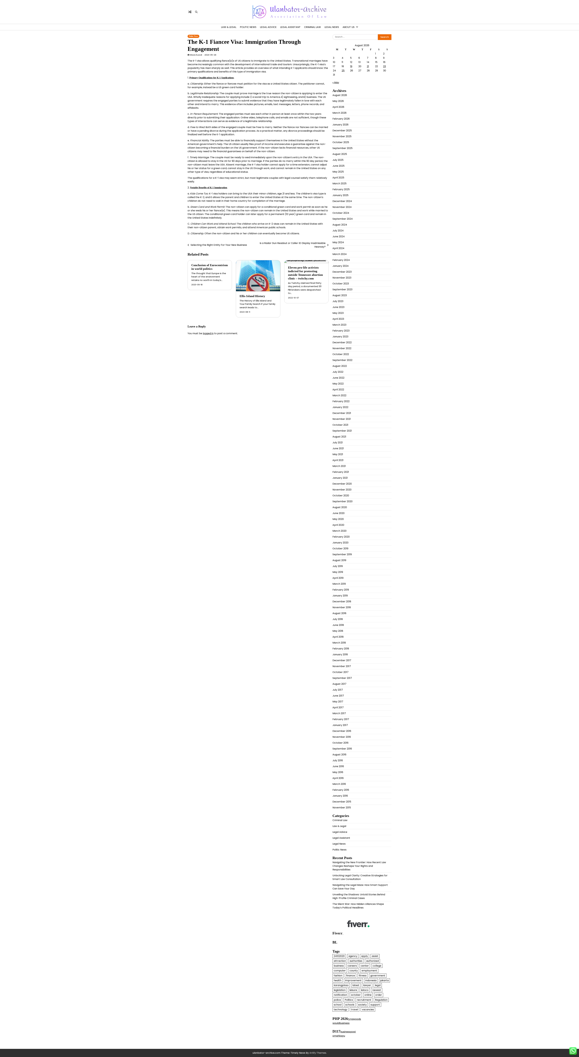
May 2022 (338, 383)
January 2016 (340, 796)
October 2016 (340, 743)
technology (340, 1009)
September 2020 (342, 501)
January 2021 (340, 478)
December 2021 (341, 413)
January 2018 (340, 654)
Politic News (248, 27)
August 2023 (339, 295)
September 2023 (342, 289)
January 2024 (340, 266)
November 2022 (341, 348)
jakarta (384, 980)
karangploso (341, 985)
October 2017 (340, 672)
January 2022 (340, 407)
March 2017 (339, 713)
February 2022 (341, 401)
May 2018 (337, 631)
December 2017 (341, 660)
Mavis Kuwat (196, 55)
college (377, 965)
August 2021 (339, 436)
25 (343, 70)
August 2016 (339, 754)
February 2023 (341, 330)
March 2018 (339, 642)
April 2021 (337, 460)
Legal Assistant (290, 27)
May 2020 (338, 519)
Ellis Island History (252, 296)
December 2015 (341, 801)
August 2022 (339, 366)
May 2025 (338, 171)
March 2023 (339, 325)
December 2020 (342, 483)
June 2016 (338, 766)
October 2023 (340, 283)
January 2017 (340, 725)
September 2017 (342, 678)
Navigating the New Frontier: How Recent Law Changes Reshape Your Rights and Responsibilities (359, 866)
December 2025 (342, 130)
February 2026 (341, 118)
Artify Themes (317, 1053)
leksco (365, 990)
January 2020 (340, 542)
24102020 (339, 956)
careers (352, 965)
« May (335, 82)
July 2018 (337, 619)
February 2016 (340, 790)
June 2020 (338, 513)
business (339, 965)
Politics (349, 1000)
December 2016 (341, 731)
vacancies (368, 1009)
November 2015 (341, 807)
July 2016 (337, 760)
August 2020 (339, 507)
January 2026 (340, 124)
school (338, 1004)
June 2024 (338, 236)
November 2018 (341, 607)
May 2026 (338, 101)
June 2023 (338, 307)
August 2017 (339, 684)
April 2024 (338, 248)
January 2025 (340, 195)
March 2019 (339, 584)
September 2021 (342, 430)
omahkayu (338, 1036)
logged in (208, 333)
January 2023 (340, 336)
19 (351, 66)
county (354, 970)
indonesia (371, 980)
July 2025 (337, 160)
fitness (363, 975)
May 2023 (338, 313)
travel (354, 1009)
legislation (340, 990)
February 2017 (340, 719)
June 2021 (338, 448)
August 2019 (339, 560)
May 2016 (337, 772)
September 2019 (342, 554)
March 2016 (339, 784)
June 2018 (338, 625)
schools (349, 1004)
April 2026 (338, 107)
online (368, 995)
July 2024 (338, 230)
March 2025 (339, 183)
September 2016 (342, 748)
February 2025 (341, 189)
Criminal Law (312, 27)
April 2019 (337, 578)
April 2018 (338, 637)
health (337, 980)
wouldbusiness (341, 1023)
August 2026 (339, 95)
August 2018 (339, 613)
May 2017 (337, 701)
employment (369, 970)
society (362, 1004)
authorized (372, 961)
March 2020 (339, 531)
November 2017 (341, 666)
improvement (353, 980)
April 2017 (338, 707)
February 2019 (340, 589)
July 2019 (337, 566)
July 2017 (337, 690)
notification (340, 995)
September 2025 (342, 148)
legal (378, 985)
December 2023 (342, 272)
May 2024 (338, 242)
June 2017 (338, 695)
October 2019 (340, 548)
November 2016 (341, 737)
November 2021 (341, 419)
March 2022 (339, 395)
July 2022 (337, 372)
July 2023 (337, 301)
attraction (340, 961)
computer (340, 970)
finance (350, 975)
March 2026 (339, 113)
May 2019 (337, 572)
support (375, 1004)
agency (352, 956)
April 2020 (338, 525)
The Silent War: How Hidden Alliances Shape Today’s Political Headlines (358, 905)
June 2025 (338, 166)
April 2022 (338, 389)
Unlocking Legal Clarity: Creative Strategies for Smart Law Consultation (360, 877)
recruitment (364, 1000)
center (365, 965)
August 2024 (339, 224)
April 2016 (338, 778)
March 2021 (339, 466)
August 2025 (339, 154)
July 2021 (337, 442)
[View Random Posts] (190, 12)
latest (355, 985)
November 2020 (341, 489)
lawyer (367, 985)
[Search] (196, 12)
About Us (348, 27)
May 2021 (337, 454)
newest (376, 990)
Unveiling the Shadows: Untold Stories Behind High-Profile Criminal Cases (358, 896)
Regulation (381, 1000)
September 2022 (342, 360)
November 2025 (341, 136)
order (378, 995)
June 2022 (338, 378)
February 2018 (340, 648)
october (356, 995)
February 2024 (341, 260)
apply (364, 956)
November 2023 (341, 277)
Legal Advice (268, 27)
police (337, 1000)
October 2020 (340, 495)
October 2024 (340, 213)
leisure (353, 990)
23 (384, 66)
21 (368, 66)
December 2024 (342, 201)
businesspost (348, 1031)
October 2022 (340, 354)
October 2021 (340, 425)
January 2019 (340, 595)
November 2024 (342, 207)
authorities (356, 961)
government (377, 975)
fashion (338, 975)
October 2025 (340, 142)
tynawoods (354, 1019)
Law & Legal (228, 27)
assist (375, 956)
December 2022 (342, 342)
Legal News (331, 27)
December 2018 (341, 601)
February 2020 (341, 536)
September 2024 (342, 219)
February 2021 (340, 472)
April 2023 (338, 319)
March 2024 (339, 254)
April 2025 (338, 177)
